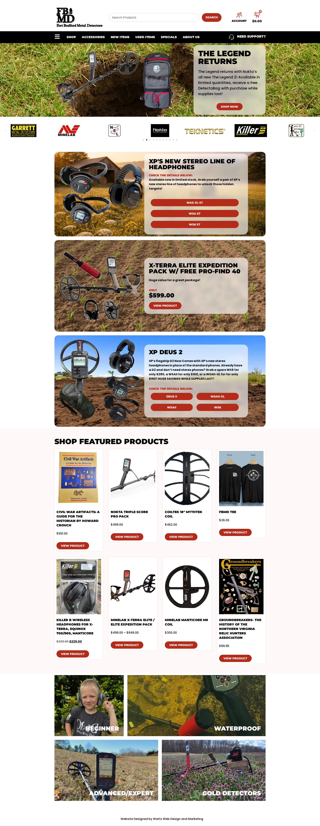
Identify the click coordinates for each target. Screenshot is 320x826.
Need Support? (251, 36)
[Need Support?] (231, 37)
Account (239, 21)
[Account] (239, 15)
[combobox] (154, 17)
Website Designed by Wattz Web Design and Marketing (162, 819)
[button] (5, 130)
